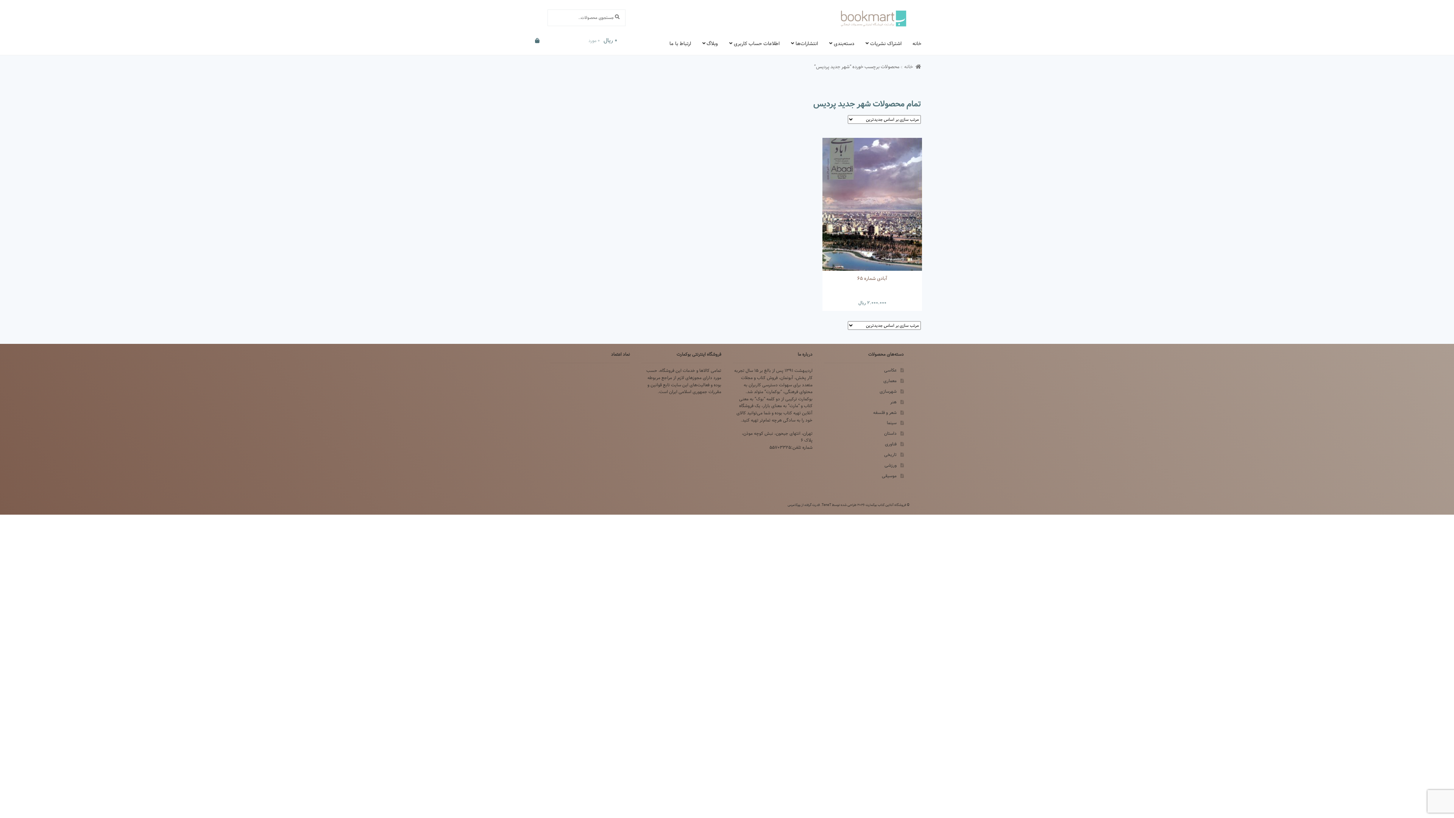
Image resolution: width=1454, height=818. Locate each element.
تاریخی (890, 454)
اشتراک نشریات (886, 43)
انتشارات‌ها (807, 43)
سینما (892, 422)
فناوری (891, 444)
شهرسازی (888, 391)
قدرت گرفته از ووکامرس (804, 505)
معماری (890, 380)
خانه (917, 43)
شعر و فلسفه (885, 412)
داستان (890, 433)
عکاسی (890, 370)
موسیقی (889, 475)
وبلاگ (712, 43)
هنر (893, 402)
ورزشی (891, 465)
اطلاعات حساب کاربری (757, 43)
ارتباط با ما (680, 43)
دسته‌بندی (844, 43)
